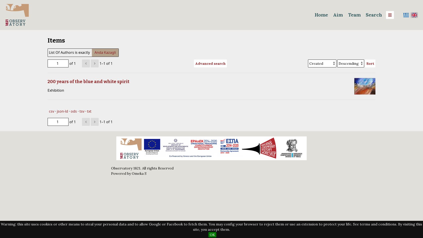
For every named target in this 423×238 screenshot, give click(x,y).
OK (212, 234)
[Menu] (390, 15)
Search (374, 15)
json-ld (62, 111)
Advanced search (210, 63)
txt (89, 111)
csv (51, 111)
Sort (370, 63)
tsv (82, 111)
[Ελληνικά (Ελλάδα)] (406, 15)
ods (74, 111)
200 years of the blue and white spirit (88, 81)
